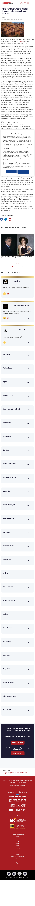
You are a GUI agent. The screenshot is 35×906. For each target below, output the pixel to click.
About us (17, 839)
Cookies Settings (11, 171)
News (8, 770)
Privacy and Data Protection (17, 856)
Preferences (17, 858)
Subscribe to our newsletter (17, 786)
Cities (17, 845)
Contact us (17, 836)
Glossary (17, 843)
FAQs (17, 841)
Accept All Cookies (23, 171)
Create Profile (17, 742)
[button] (12, 266)
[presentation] (16, 262)
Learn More (17, 753)
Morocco (21, 41)
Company (17, 848)
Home (4, 770)
